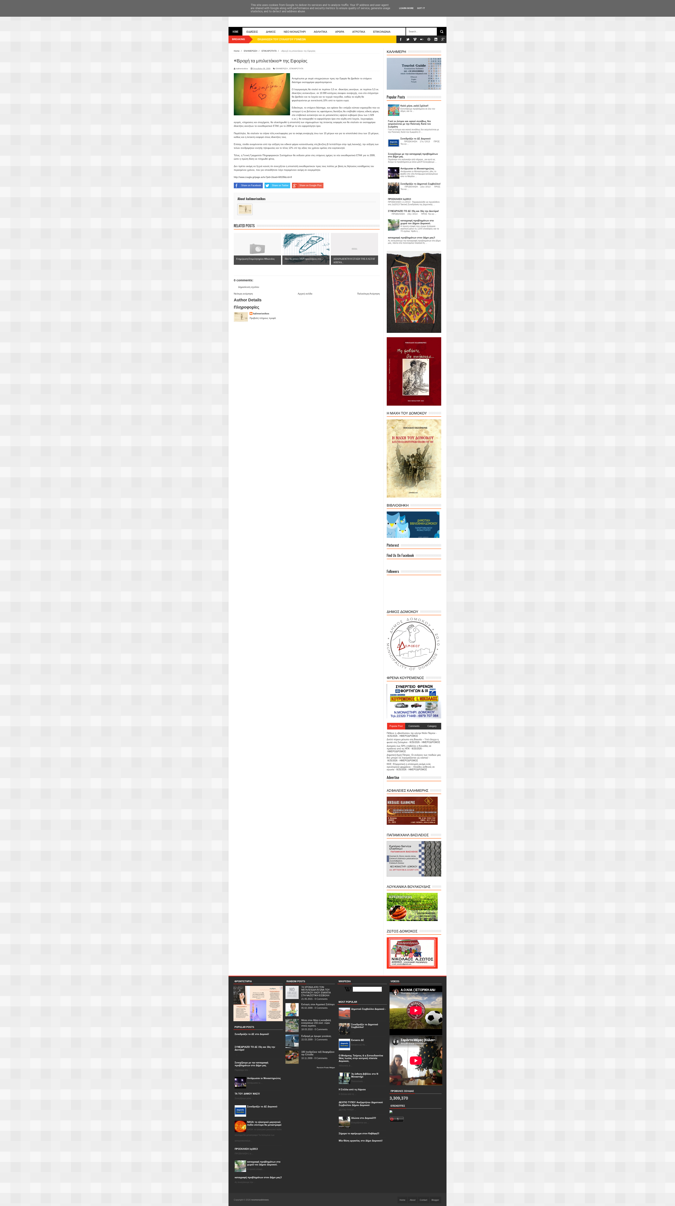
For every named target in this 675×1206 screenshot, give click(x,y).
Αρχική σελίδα (305, 293)
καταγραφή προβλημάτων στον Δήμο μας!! (258, 1177)
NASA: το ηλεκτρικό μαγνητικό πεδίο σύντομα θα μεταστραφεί (264, 1123)
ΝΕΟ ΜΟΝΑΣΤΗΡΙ (295, 31)
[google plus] (442, 39)
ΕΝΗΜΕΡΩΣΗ (282, 69)
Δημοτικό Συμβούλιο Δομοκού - (368, 1009)
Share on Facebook (251, 185)
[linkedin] (435, 39)
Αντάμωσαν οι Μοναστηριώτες (264, 1078)
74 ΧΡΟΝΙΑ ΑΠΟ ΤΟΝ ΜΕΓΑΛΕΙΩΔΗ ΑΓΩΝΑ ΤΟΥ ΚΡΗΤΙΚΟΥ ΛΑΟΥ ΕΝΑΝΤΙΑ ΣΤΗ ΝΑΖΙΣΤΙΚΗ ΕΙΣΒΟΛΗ (316, 991)
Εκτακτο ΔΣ (357, 1040)
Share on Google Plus (310, 185)
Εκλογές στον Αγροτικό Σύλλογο (318, 1004)
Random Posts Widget (326, 1068)
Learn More (406, 8)
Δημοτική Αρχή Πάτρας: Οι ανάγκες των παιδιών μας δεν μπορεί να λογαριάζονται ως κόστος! (414, 756)
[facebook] (400, 39)
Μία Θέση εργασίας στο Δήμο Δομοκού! (360, 1140)
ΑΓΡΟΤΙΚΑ (358, 31)
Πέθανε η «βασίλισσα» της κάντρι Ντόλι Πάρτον (411, 733)
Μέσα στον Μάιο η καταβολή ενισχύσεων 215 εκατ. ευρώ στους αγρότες (316, 1023)
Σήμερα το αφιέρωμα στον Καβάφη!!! (359, 1133)
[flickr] (421, 39)
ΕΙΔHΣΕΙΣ (252, 31)
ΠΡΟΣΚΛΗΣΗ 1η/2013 (246, 1149)
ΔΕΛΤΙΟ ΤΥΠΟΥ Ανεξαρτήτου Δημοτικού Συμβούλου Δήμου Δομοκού (361, 1103)
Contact (423, 1200)
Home (235, 31)
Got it (421, 8)
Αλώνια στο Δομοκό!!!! (363, 1118)
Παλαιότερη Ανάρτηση (368, 293)
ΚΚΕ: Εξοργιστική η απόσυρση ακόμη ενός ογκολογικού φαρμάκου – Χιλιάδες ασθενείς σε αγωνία (411, 767)
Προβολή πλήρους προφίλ (263, 318)
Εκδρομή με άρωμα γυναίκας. (316, 1036)
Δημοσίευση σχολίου (248, 287)
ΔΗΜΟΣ (271, 31)
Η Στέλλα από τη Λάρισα (352, 1089)
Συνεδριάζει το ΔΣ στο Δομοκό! (252, 1034)
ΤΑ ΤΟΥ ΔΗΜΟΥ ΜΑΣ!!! (247, 1093)
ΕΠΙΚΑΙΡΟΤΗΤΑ (296, 69)
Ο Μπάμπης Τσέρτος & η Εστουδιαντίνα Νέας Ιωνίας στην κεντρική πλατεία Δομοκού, (361, 1058)
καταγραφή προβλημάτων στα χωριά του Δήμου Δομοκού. (263, 1163)
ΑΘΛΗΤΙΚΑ (320, 31)
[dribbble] (428, 39)
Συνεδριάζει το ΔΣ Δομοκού (262, 1106)
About (412, 1200)
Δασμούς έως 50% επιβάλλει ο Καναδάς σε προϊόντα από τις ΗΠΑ (409, 747)
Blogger (435, 1200)
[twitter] (407, 39)
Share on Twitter (280, 185)
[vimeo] (414, 39)
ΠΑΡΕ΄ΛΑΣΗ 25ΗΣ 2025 (272, 39)
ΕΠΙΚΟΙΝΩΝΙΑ (381, 31)
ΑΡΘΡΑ (339, 31)
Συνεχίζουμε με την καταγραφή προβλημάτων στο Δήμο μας (251, 1064)
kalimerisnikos (261, 313)
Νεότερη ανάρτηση (243, 293)
